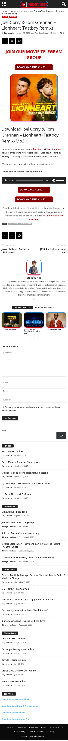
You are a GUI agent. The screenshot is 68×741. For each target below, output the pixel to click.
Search (5, 430)
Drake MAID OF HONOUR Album (19, 670)
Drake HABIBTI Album (13, 638)
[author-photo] (34, 267)
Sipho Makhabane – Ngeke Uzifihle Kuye (23, 620)
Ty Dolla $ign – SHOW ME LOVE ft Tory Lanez (26, 483)
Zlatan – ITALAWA (9, 329)
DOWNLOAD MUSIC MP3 (31, 67)
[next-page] (35, 338)
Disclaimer (33, 728)
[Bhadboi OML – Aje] (56, 320)
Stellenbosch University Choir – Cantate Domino (28, 557)
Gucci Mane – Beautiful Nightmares (21, 462)
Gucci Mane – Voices (12, 451)
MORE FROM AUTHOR (44, 307)
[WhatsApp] (19, 41)
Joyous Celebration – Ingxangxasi (19, 522)
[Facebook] (5, 41)
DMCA (43, 728)
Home (4, 11)
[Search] (61, 435)
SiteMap (51, 731)
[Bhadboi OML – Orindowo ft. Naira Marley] (34, 320)
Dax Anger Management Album (18, 649)
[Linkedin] (34, 299)
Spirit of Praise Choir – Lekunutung (21, 533)
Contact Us (21, 728)
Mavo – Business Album (14, 681)
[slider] (60, 180)
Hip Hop (23, 11)
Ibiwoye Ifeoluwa (9, 526)
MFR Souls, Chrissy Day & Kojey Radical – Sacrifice (28, 599)
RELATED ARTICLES (23, 307)
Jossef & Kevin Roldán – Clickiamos (15, 251)
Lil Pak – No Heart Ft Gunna (16, 494)
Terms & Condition (36, 731)
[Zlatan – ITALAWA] (12, 320)
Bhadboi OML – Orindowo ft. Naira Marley (32, 331)
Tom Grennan (53, 149)
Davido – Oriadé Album (14, 659)
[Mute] (53, 180)
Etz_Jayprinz (9, 33)
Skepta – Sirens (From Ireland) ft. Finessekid (25, 472)
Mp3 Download (56, 728)
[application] (34, 180)
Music (13, 11)
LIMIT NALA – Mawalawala (15, 588)
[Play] (5, 180)
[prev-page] (32, 338)
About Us (9, 728)
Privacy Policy (19, 731)
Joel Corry (38, 149)
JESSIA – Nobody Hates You (53, 251)
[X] (12, 41)
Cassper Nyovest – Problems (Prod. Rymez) (25, 610)
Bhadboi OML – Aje (54, 329)
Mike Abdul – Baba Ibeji (14, 511)
